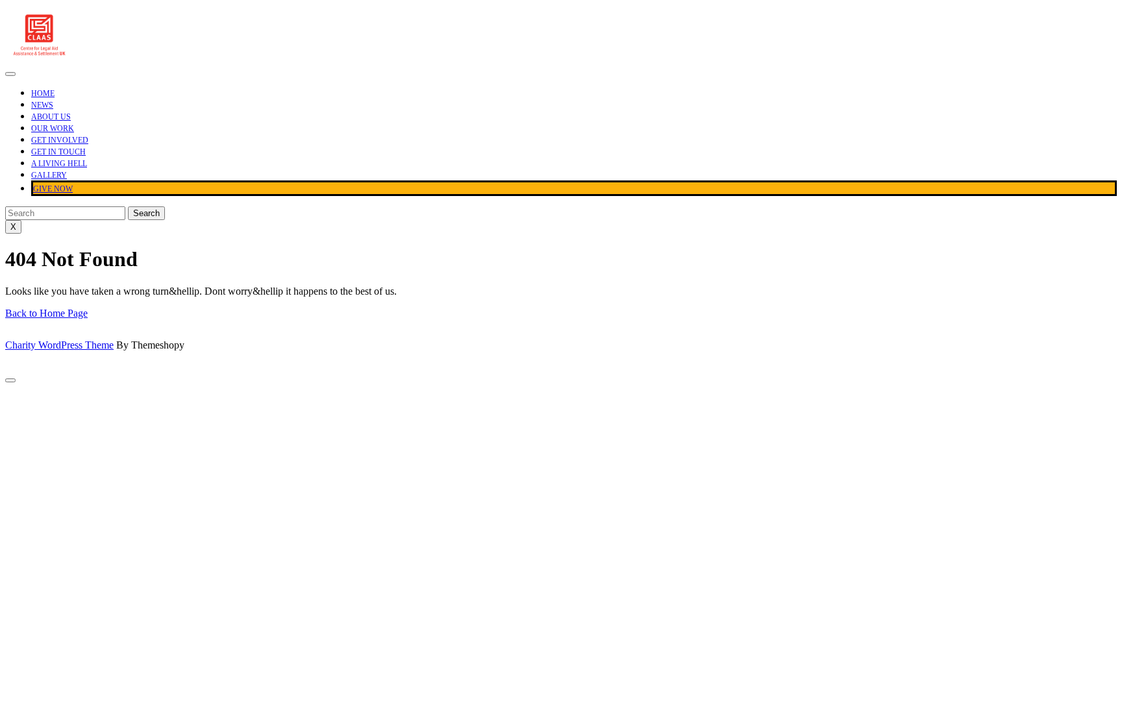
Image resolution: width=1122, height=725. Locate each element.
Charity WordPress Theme (59, 344)
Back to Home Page (46, 313)
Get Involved (59, 140)
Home (43, 93)
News (42, 105)
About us (51, 116)
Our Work (52, 128)
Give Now (53, 188)
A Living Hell (59, 163)
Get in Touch (58, 151)
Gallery (49, 175)
